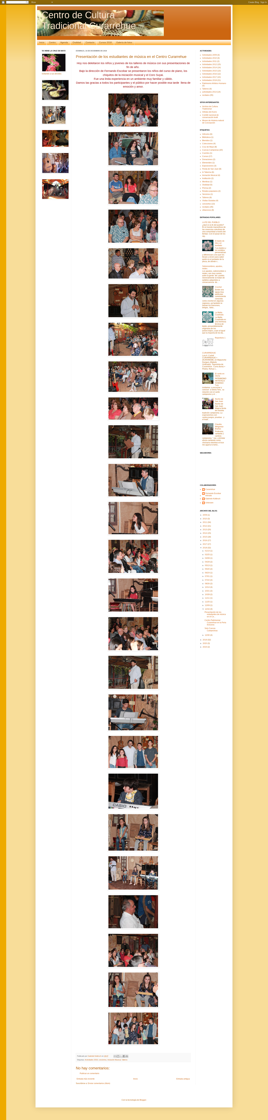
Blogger (143, 1100)
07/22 (207, 580)
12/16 (207, 609)
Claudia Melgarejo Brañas (219, 426)
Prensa (205, 188)
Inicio (41, 42)
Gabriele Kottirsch (212, 499)
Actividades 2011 (209, 61)
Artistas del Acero (209, 112)
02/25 (207, 554)
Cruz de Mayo (208, 147)
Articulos (206, 134)
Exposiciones (208, 166)
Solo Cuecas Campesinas (211, 629)
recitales (205, 95)
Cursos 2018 (105, 42)
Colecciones (207, 144)
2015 (205, 537)
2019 (205, 640)
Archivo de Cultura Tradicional (210, 107)
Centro (52, 42)
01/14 (207, 551)
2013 (205, 529)
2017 (205, 544)
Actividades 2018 (91, 1060)
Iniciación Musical (114, 1060)
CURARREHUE (209, 353)
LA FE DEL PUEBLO (210, 222)
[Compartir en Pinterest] (126, 1056)
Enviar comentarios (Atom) (99, 1083)
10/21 (207, 591)
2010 (205, 519)
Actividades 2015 (209, 71)
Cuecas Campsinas (210, 150)
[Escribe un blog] (118, 1056)
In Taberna (206, 172)
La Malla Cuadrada (219, 313)
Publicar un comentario (89, 1073)
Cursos (205, 156)
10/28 (207, 594)
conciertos (103, 1060)
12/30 (207, 635)
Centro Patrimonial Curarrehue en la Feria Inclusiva (215, 622)
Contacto (90, 42)
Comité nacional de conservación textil (210, 116)
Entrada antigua (183, 1079)
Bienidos (206, 140)
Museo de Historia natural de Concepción (213, 121)
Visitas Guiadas (208, 201)
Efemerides (207, 163)
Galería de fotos (124, 42)
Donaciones (207, 159)
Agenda (64, 42)
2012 (205, 526)
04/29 (207, 562)
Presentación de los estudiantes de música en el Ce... (215, 614)
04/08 (207, 558)
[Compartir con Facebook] (123, 1056)
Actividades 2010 (209, 58)
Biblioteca (206, 137)
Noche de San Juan (219, 400)
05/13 (207, 565)
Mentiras (206, 182)
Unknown (209, 503)
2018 (205, 548)
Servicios (206, 194)
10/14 (207, 587)
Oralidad (77, 42)
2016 (205, 540)
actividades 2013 (209, 92)
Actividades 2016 (209, 74)
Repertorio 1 (220, 338)
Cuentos (205, 153)
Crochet (218, 287)
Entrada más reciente (86, 1079)
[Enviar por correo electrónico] (115, 1056)
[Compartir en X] (121, 1056)
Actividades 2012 (209, 64)
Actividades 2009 (209, 55)
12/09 (207, 605)
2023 (205, 647)
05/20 (207, 569)
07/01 (207, 576)
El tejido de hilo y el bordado (219, 243)
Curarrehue (210, 489)
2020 (205, 643)
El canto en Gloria (219, 375)
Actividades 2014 (209, 67)
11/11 (207, 598)
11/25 (207, 602)
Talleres (124, 1060)
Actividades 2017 (209, 77)
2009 (205, 515)
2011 (205, 522)
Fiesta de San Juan (210, 169)
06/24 (207, 573)
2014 (205, 533)
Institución (206, 178)
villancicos (206, 210)
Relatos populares (210, 191)
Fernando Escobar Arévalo (213, 494)
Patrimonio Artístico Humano (214, 83)
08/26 (207, 584)
